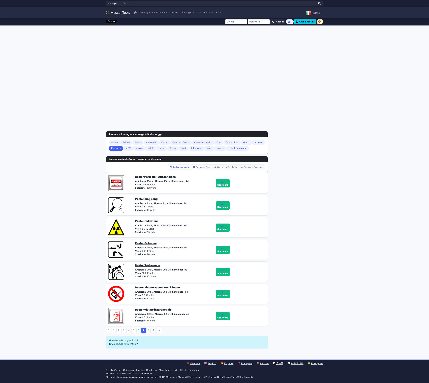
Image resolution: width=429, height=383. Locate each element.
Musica (139, 148)
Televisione (196, 148)
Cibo (219, 142)
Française (246, 363)
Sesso (172, 148)
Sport (183, 148)
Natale (151, 148)
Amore (114, 142)
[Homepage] (135, 12)
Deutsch (195, 363)
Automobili (151, 142)
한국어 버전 (297, 363)
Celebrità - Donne (180, 142)
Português (317, 363)
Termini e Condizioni (146, 370)
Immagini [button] (187, 12)
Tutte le (238, 148)
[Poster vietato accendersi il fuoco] (116, 293)
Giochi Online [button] (204, 12)
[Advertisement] (214, 50)
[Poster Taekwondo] (116, 271)
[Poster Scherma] (116, 249)
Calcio (164, 142)
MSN (128, 148)
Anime (138, 142)
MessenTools (120, 12)
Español (228, 363)
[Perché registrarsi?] (320, 21)
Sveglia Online (113, 370)
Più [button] (217, 12)
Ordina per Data (203, 167)
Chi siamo (128, 370)
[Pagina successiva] (158, 330)
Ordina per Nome (181, 167)
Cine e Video (232, 142)
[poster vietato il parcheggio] (116, 315)
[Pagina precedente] (108, 330)
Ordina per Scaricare (253, 167)
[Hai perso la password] (290, 21)
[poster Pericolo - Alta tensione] (116, 182)
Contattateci (195, 370)
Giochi (246, 142)
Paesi (161, 148)
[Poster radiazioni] (116, 227)
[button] (313, 12)
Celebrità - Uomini (202, 142)
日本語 (279, 363)
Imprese (258, 142)
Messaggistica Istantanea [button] (153, 12)
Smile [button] (175, 12)
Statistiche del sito (168, 370)
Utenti (183, 370)
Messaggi (116, 148)
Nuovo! (220, 148)
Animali (126, 142)
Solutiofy (248, 377)
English (212, 363)
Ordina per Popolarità (227, 167)
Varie (209, 148)
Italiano (264, 363)
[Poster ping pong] (116, 205)
